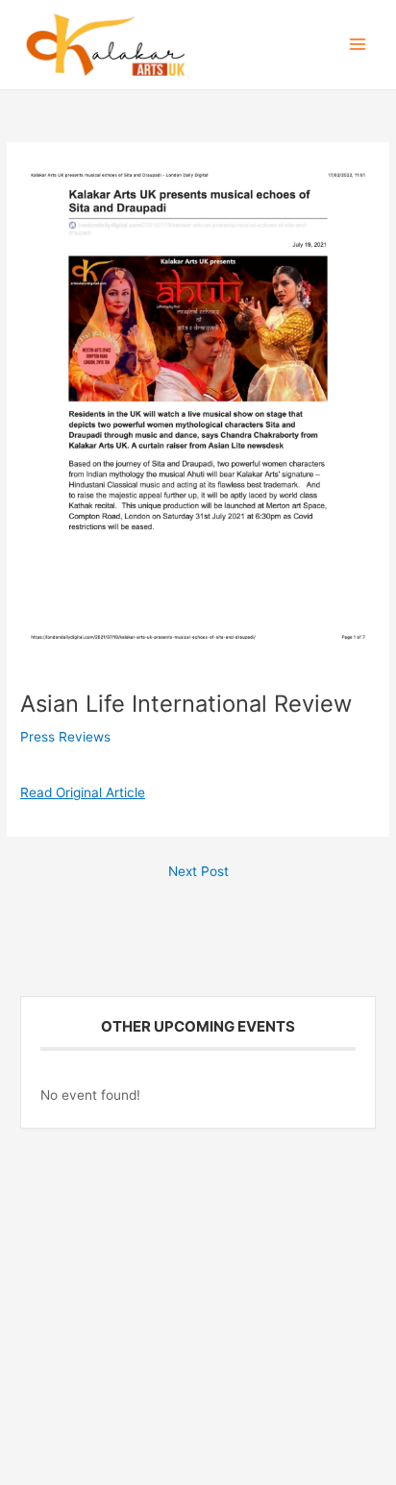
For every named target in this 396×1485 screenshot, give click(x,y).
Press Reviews (65, 736)
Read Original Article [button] (82, 792)
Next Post (198, 871)
